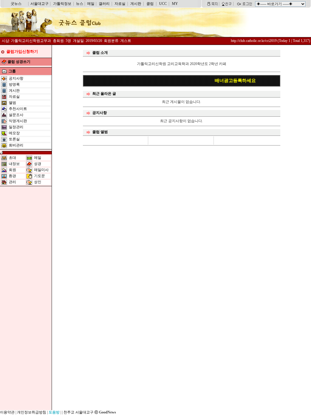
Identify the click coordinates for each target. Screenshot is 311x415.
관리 (12, 182)
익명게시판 (18, 121)
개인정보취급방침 (31, 412)
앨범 (12, 103)
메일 (90, 4)
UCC (163, 4)
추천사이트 (18, 109)
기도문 (39, 176)
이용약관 (7, 412)
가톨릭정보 (62, 4)
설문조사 (16, 115)
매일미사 (41, 170)
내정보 (14, 164)
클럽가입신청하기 (22, 51)
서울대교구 (39, 4)
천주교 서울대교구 (78, 412)
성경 (37, 164)
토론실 (14, 139)
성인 (37, 182)
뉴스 (79, 4)
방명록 (14, 84)
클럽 (150, 4)
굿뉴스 (16, 4)
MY (175, 4)
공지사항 (16, 78)
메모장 (14, 133)
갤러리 (104, 4)
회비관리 (16, 145)
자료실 (119, 4)
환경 (12, 176)
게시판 (135, 4)
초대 (12, 158)
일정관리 (16, 127)
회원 (12, 170)
